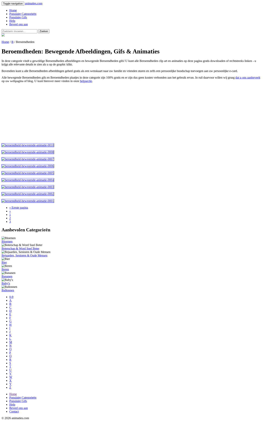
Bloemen (7, 241)
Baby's (6, 283)
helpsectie (86, 81)
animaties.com (33, 3)
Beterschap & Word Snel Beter (20, 248)
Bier (4, 262)
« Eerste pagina (18, 207)
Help (12, 20)
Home (13, 10)
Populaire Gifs (18, 17)
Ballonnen (8, 290)
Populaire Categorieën (22, 13)
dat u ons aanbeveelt (247, 77)
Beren (5, 269)
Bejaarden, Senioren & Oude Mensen (24, 255)
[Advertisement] (117, 113)
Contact (14, 411)
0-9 (11, 297)
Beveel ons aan (18, 24)
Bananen (7, 276)
